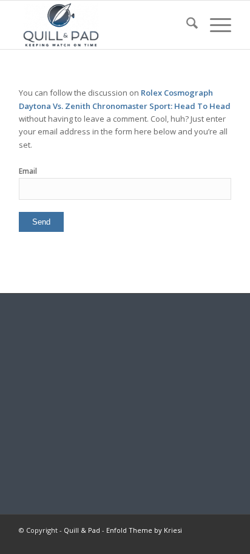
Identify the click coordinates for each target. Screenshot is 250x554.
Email (28, 171)
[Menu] (214, 25)
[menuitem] (186, 25)
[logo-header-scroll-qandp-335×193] (104, 25)
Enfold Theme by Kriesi (144, 530)
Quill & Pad (82, 530)
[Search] (186, 25)
